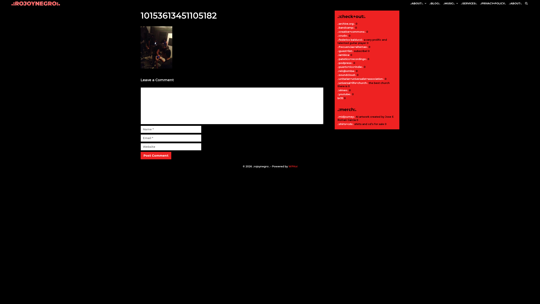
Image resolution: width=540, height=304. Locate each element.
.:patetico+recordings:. (352, 59)
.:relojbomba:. (346, 71)
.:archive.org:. (346, 23)
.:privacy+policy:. (493, 3)
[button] (425, 3)
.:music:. (449, 3)
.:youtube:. (344, 94)
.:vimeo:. (343, 90)
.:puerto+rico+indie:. (350, 67)
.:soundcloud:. (347, 75)
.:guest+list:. (345, 51)
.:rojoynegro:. (35, 3)
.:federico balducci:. (350, 39)
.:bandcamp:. (346, 27)
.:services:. (469, 3)
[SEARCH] (526, 3)
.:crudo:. (343, 35)
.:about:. (416, 3)
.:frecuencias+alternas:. (353, 47)
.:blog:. (434, 3)
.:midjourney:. (346, 116)
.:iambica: (344, 55)
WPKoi (293, 166)
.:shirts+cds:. (346, 124)
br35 (340, 98)
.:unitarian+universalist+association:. (361, 79)
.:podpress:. (345, 63)
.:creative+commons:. (352, 31)
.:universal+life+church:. (353, 83)
